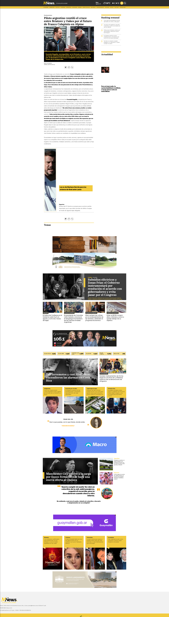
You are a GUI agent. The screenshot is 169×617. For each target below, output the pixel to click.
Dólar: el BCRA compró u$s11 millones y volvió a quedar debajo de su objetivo (115, 317)
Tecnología (122, 7)
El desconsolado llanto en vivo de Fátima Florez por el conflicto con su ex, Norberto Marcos (73, 541)
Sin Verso (93, 7)
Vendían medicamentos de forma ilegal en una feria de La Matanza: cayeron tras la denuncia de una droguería (111, 378)
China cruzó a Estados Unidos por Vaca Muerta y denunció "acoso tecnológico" (112, 31)
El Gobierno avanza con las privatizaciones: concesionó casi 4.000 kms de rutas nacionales (111, 37)
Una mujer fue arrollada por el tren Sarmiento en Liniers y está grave (112, 21)
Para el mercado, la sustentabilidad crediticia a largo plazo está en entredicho (110, 88)
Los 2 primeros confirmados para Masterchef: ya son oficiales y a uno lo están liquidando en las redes (51, 541)
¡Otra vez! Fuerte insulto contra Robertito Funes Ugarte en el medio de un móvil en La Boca (52, 392)
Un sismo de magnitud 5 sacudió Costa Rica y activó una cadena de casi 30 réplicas (112, 26)
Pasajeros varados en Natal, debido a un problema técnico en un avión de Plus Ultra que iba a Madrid (119, 462)
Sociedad (63, 7)
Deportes (68, 7)
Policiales (74, 7)
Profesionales (100, 7)
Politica (58, 7)
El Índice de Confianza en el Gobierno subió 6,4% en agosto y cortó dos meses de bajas (52, 317)
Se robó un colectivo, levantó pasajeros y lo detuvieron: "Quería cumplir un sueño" (112, 42)
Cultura (116, 7)
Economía (46, 7)
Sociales (107, 7)
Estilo (111, 7)
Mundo (80, 7)
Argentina (52, 7)
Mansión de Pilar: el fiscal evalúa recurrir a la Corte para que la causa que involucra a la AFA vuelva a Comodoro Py (95, 392)
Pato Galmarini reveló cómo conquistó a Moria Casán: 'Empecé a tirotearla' (115, 540)
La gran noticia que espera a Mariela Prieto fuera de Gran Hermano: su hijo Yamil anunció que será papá (95, 541)
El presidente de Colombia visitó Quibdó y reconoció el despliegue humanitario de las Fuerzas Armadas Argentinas (73, 318)
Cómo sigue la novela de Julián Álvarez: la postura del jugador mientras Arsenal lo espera (119, 477)
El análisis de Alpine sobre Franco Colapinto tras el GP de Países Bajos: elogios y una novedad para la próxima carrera (116, 393)
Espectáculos (86, 7)
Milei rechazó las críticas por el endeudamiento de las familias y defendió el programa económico (94, 317)
